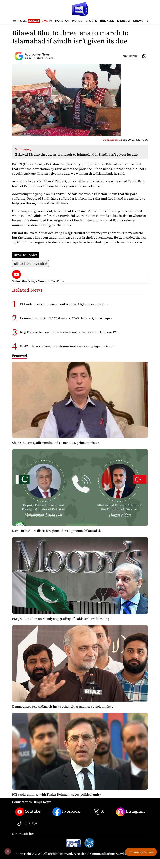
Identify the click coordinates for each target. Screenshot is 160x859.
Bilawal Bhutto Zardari (30, 263)
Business (107, 20)
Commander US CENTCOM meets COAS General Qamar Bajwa (66, 318)
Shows (138, 20)
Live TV (47, 20)
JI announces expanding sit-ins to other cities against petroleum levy (62, 706)
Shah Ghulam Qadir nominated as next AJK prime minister (55, 443)
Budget (33, 20)
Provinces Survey (141, 852)
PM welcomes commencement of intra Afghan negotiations (64, 304)
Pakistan (62, 20)
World (77, 20)
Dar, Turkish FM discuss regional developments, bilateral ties (57, 531)
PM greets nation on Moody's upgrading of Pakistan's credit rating (60, 618)
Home (22, 20)
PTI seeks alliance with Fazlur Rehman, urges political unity (56, 794)
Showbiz (123, 20)
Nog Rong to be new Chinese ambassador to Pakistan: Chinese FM (69, 332)
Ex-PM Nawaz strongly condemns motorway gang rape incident (67, 346)
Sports (91, 20)
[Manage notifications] (7, 851)
